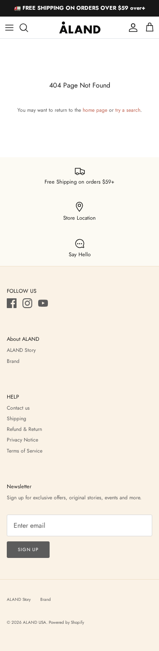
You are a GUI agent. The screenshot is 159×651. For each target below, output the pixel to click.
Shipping (16, 418)
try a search (127, 110)
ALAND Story (21, 350)
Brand (13, 361)
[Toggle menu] (9, 27)
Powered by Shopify (66, 622)
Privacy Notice (22, 440)
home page (95, 110)
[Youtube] (43, 303)
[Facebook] (12, 303)
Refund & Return (24, 429)
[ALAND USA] (80, 27)
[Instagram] (27, 303)
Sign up (28, 549)
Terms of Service (24, 451)
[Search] (28, 27)
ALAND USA (34, 622)
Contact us (18, 408)
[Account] (131, 27)
